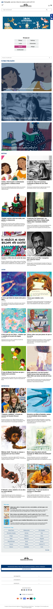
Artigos (33, 46)
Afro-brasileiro (42, 530)
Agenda (20, 46)
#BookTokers (11, 530)
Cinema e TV (42, 544)
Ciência (26, 544)
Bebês (11, 538)
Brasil (26, 541)
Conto (42, 546)
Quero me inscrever (26, 569)
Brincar (41, 541)
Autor (42, 535)
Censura (11, 544)
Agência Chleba (20, 606)
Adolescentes (27, 530)
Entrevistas (33, 43)
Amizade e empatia (11, 533)
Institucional (20, 49)
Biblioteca (26, 538)
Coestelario (26, 546)
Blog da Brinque (11, 541)
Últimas (20, 40)
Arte (42, 533)
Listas (20, 43)
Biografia (42, 538)
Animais (26, 533)
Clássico (11, 546)
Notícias (33, 40)
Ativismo (26, 535)
